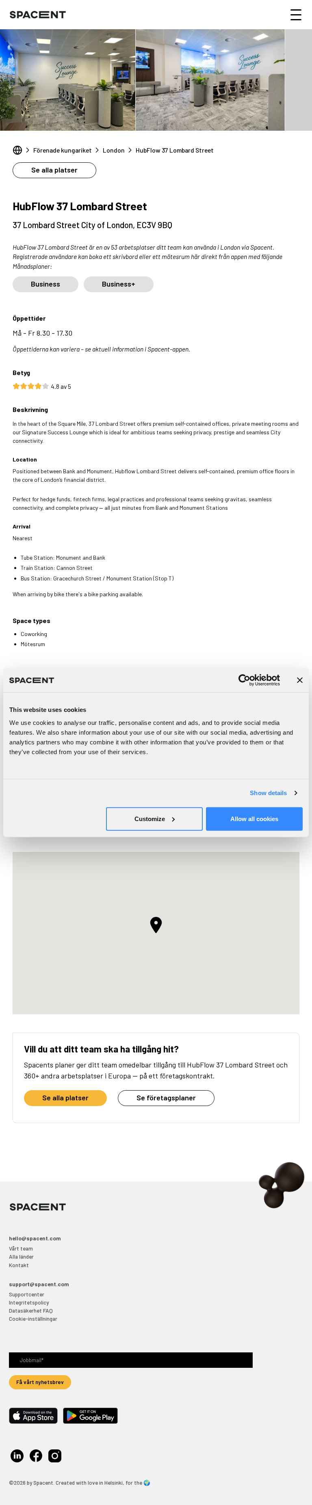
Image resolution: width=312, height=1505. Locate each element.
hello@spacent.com (35, 1238)
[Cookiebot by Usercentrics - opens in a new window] (244, 680)
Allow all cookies (254, 818)
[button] (156, 925)
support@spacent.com (39, 1284)
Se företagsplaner (166, 1097)
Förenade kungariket (62, 150)
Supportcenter (26, 1294)
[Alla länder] (17, 150)
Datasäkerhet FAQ (31, 1310)
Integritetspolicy (29, 1302)
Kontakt (19, 1264)
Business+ (118, 283)
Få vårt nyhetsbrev (40, 1381)
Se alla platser (54, 169)
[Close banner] (300, 680)
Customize (149, 818)
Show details (268, 792)
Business (45, 283)
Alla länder (21, 1256)
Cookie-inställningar (33, 1318)
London (114, 150)
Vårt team (21, 1248)
